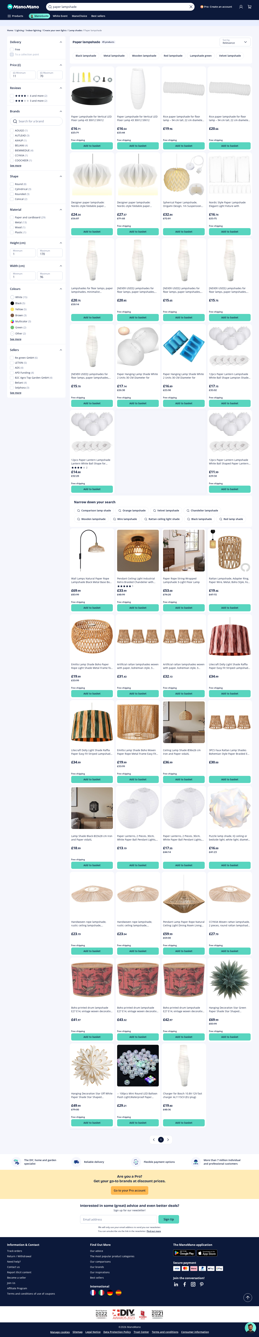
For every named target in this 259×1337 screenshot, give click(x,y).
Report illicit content (19, 1272)
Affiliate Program (17, 1288)
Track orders (14, 1251)
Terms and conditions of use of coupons (31, 1293)
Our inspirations (100, 1272)
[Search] (50, 6)
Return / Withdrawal (19, 1256)
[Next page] (168, 1140)
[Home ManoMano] (24, 7)
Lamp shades (75, 30)
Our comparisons (100, 1261)
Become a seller (16, 1277)
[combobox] (235, 42)
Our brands (97, 1267)
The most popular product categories (112, 1256)
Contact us (13, 1267)
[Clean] (191, 7)
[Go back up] (248, 1297)
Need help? (14, 1261)
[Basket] (249, 7)
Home (10, 30)
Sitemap (78, 1332)
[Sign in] (241, 7)
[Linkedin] (176, 1284)
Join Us (11, 1283)
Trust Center (141, 1332)
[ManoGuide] (250, 1328)
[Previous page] (154, 1140)
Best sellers (97, 1277)
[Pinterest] (202, 1284)
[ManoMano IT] (101, 1293)
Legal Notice (93, 1332)
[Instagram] (193, 1284)
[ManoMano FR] (93, 1293)
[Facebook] (184, 1284)
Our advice (96, 1251)
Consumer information (195, 1332)
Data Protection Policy (117, 1332)
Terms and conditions (165, 1332)
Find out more (154, 1231)
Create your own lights (55, 30)
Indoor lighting (33, 30)
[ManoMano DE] (110, 1293)
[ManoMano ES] (118, 1293)
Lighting (19, 30)
